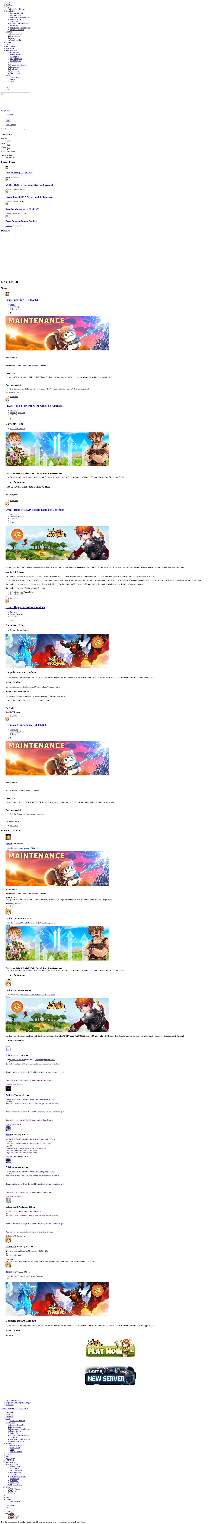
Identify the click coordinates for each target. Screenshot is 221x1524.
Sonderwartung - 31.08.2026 (19, 172)
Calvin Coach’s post (17, 1060)
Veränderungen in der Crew (45, 1060)
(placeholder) (15, 1501)
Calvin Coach (12, 1207)
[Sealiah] (8, 839)
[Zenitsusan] (8, 914)
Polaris (9, 1055)
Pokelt (9, 1134)
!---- (17, 429)
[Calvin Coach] (8, 1202)
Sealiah (8, 177)
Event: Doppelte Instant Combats (21, 221)
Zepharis (10, 1095)
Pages (8, 121)
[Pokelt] (8, 1130)
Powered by (14, 1409)
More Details (75, 1522)
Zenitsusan (9, 189)
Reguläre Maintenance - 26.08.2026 (22, 209)
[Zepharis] (8, 1091)
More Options (11, 125)
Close (83, 1522)
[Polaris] (8, 1051)
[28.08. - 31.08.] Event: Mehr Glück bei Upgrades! (29, 185)
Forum (8, 119)
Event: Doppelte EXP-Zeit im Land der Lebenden (29, 197)
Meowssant (10, 157)
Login (8, 87)
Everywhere (5, 110)
